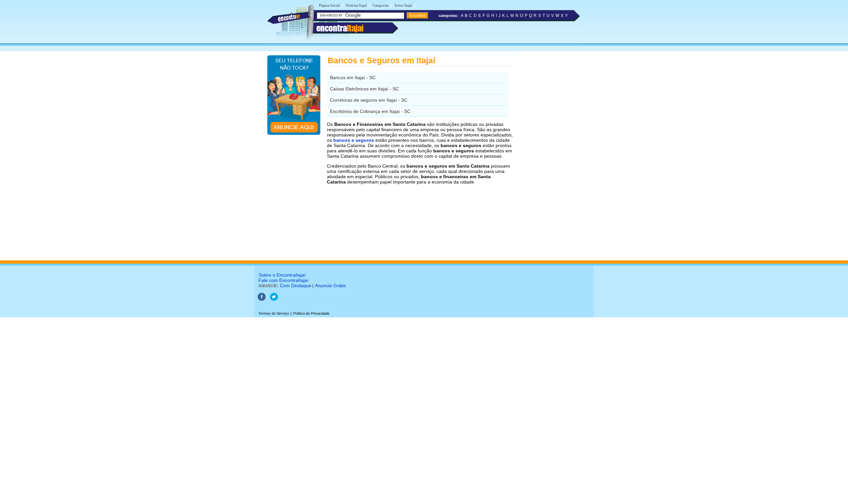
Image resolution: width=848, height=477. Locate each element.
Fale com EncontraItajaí (283, 280)
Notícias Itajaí (356, 5)
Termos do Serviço (273, 313)
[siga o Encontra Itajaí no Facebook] (262, 299)
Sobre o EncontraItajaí (282, 275)
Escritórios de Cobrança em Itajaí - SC (370, 111)
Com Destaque (295, 285)
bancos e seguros (353, 140)
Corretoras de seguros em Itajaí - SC (368, 100)
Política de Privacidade (311, 313)
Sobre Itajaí (403, 5)
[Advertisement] (548, 154)
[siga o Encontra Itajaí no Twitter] (274, 299)
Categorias (381, 5)
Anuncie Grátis (330, 285)
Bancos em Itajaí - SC (353, 77)
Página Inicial (329, 5)
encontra (339, 28)
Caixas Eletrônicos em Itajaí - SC (364, 88)
